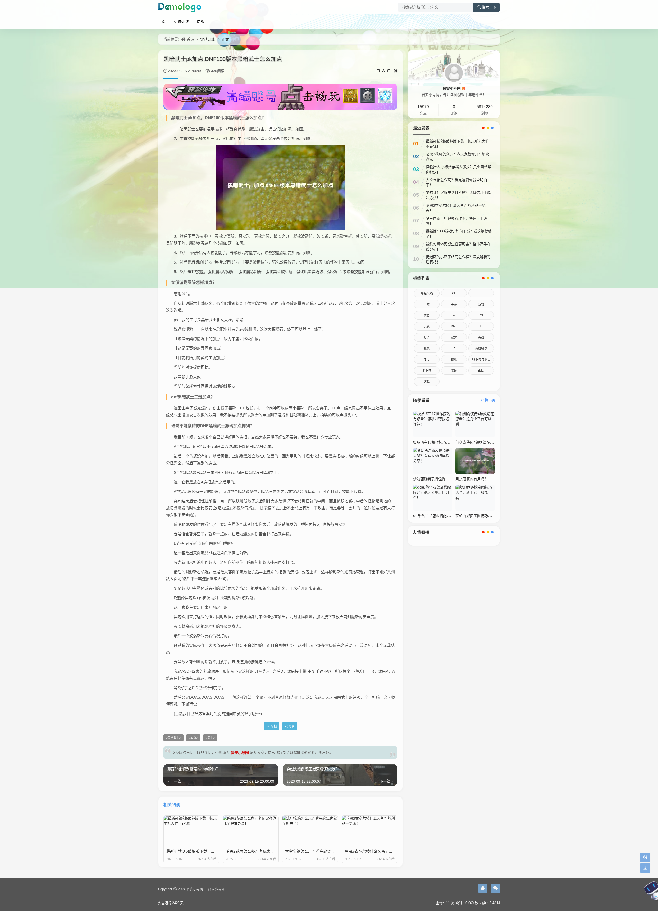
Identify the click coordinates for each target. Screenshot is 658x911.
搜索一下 (489, 7)
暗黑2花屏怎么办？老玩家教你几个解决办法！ (457, 157)
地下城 (426, 370)
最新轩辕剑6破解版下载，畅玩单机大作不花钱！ (457, 144)
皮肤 (427, 326)
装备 (454, 370)
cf (481, 293)
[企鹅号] (482, 888)
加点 (193, 737)
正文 (225, 39)
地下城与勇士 (481, 359)
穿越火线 (181, 21)
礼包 (427, 348)
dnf (481, 326)
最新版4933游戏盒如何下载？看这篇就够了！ (459, 234)
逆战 (200, 21)
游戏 (481, 304)
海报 (274, 726)
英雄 (481, 337)
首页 (162, 21)
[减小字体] (378, 70)
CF (454, 293)
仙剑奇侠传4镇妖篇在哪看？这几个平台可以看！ (494, 442)
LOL (481, 315)
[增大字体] (389, 70)
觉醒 (454, 337)
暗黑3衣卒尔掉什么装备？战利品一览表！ (456, 208)
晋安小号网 (240, 752)
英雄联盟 (481, 348)
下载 (427, 304)
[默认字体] (384, 70)
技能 (454, 359)
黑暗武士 (173, 737)
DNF (454, 326)
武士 (210, 737)
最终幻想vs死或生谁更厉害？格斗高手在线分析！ (458, 246)
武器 (427, 315)
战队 (481, 370)
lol (454, 315)
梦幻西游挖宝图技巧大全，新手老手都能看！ (491, 515)
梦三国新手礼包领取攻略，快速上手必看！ (456, 221)
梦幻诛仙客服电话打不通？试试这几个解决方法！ (458, 195)
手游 (454, 304)
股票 (427, 337)
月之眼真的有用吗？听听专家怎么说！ (486, 478)
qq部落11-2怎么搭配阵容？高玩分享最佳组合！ (451, 515)
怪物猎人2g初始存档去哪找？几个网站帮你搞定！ (458, 169)
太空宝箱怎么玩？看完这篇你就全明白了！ (456, 182)
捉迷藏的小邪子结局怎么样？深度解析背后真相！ (458, 259)
